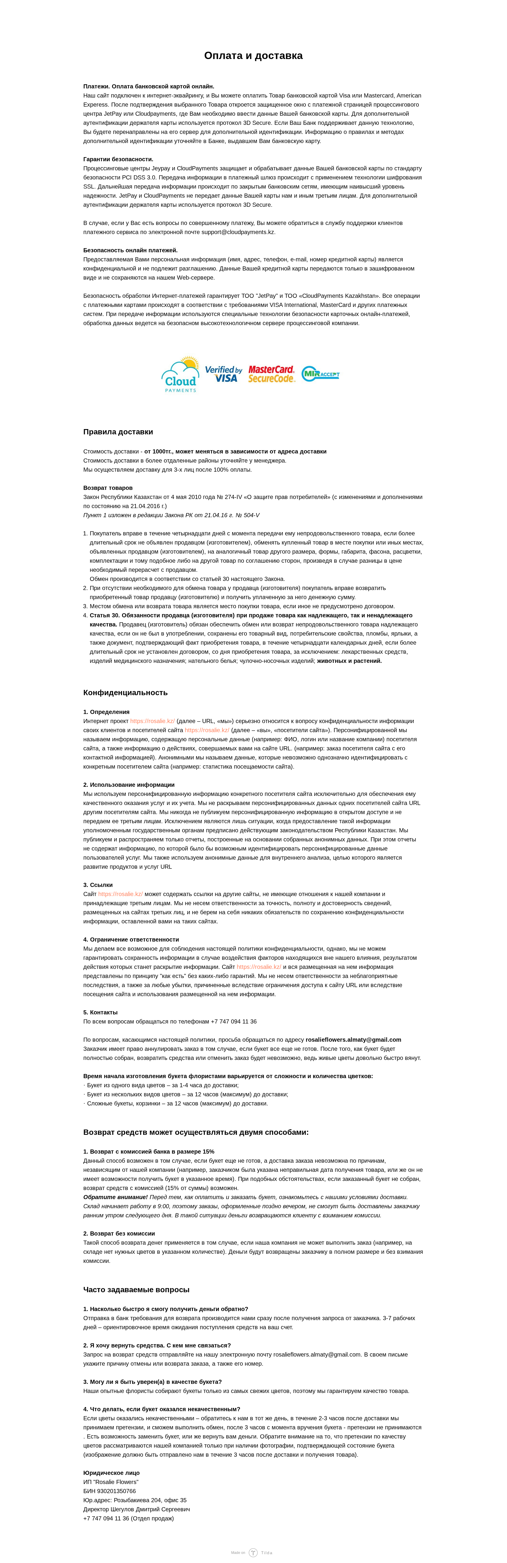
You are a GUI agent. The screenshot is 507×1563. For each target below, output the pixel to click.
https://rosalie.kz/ (152, 721)
